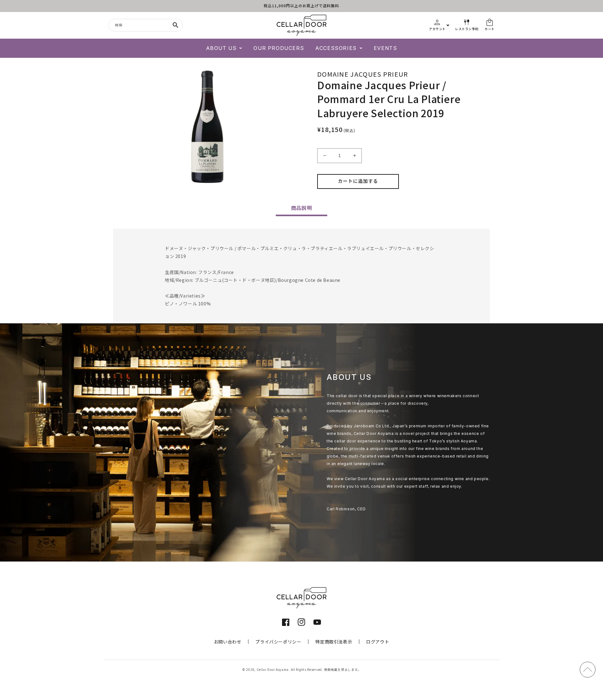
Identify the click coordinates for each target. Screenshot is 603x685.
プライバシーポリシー (278, 641)
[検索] (175, 25)
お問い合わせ (228, 641)
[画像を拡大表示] (207, 127)
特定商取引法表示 (333, 641)
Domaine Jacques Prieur (362, 74)
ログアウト (377, 641)
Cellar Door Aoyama (273, 669)
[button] (224, 48)
